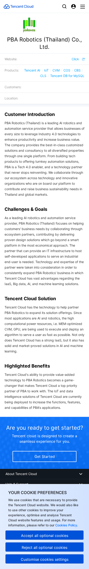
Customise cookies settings (44, 559)
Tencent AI (32, 70)
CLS (43, 76)
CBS (77, 70)
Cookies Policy (65, 525)
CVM (56, 70)
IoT (46, 70)
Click (75, 59)
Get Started (44, 456)
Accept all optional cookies (44, 535)
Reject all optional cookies (44, 547)
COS (66, 70)
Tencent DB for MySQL (67, 76)
